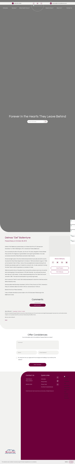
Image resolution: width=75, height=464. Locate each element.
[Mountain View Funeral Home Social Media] (34, 3)
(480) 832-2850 (17, 3)
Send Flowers (59, 268)
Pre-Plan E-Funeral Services (47, 386)
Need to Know (49, 8)
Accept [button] (71, 461)
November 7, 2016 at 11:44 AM (19, 311)
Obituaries (5, 8)
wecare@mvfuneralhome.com (59, 3)
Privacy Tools (44, 384)
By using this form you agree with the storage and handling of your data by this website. (37, 358)
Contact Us (69, 8)
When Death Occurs (24, 8)
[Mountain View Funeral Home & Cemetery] (37, 8)
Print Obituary (59, 271)
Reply (6, 320)
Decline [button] (66, 461)
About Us (59, 8)
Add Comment (37, 305)
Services (14, 8)
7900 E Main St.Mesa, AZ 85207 (29, 380)
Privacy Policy (44, 381)
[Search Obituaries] (46, 121)
